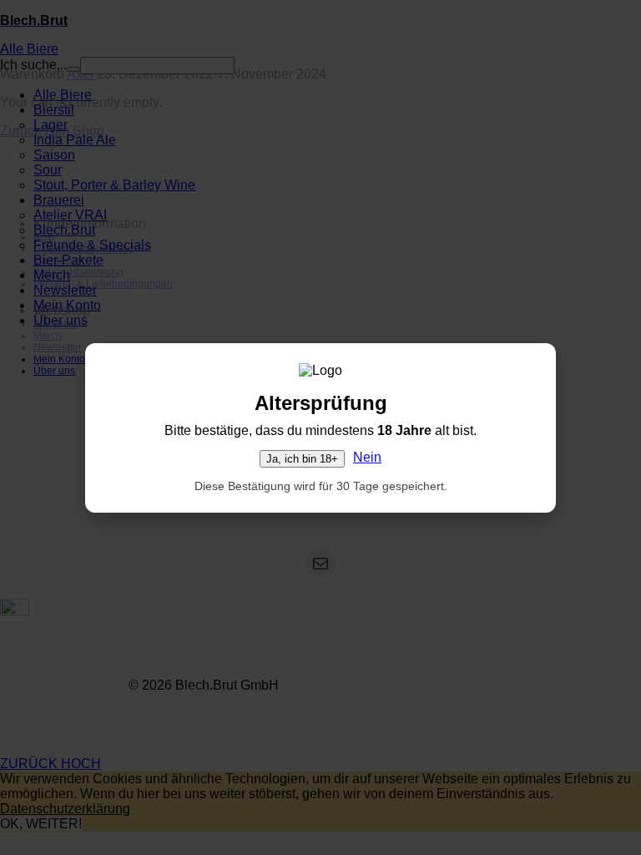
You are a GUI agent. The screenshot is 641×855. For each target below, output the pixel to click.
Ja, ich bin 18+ (302, 459)
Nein (367, 457)
